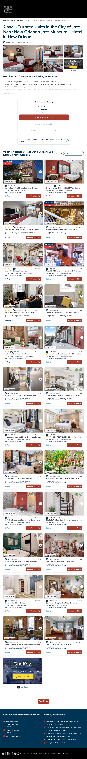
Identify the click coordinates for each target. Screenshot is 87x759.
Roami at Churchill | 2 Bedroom (15, 603)
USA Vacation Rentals (14, 736)
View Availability (33, 196)
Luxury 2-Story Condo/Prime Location (59, 644)
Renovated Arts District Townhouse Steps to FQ (62, 478)
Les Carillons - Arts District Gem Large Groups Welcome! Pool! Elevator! (62, 723)
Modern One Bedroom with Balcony (17, 354)
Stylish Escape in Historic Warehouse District (61, 229)
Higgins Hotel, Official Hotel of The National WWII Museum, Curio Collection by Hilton (63, 735)
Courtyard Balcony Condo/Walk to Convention (62, 603)
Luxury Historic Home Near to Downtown (60, 561)
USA (29, 21)
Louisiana (36, 21)
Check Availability (44, 117)
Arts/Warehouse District (60, 21)
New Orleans (45, 21)
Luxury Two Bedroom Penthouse (16, 271)
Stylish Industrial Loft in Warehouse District (20, 312)
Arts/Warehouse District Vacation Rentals (12, 724)
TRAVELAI (37, 754)
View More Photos (12, 69)
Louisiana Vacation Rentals (13, 731)
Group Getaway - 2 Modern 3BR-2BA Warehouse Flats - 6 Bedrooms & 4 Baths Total (63, 729)
